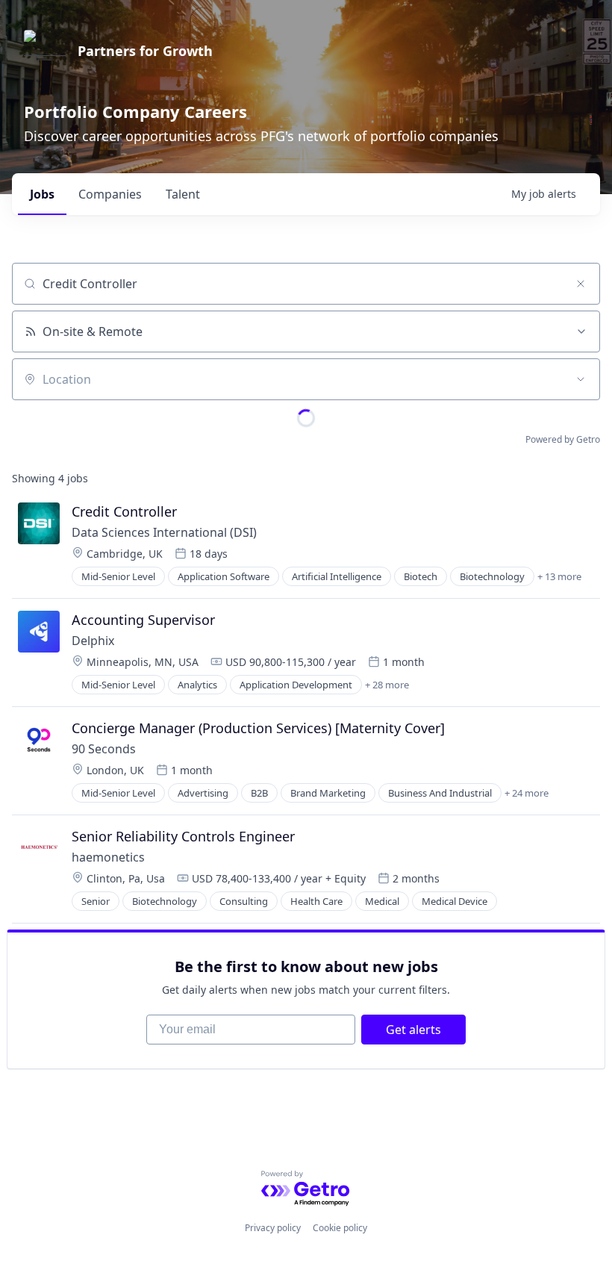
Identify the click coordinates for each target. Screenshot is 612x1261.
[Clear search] (580, 283)
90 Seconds (104, 749)
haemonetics (108, 857)
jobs (42, 194)
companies (110, 194)
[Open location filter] (580, 379)
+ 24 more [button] (527, 793)
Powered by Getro (562, 439)
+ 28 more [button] (387, 684)
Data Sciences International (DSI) (164, 532)
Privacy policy (273, 1227)
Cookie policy (340, 1227)
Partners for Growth (145, 51)
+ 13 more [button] (559, 576)
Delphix (93, 640)
